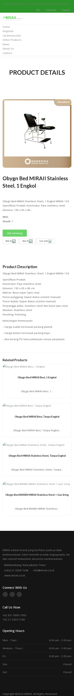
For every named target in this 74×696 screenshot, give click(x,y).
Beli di (9, 241)
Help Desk (51, 9)
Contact (7, 53)
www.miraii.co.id (14, 575)
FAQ (38, 9)
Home (6, 26)
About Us (8, 48)
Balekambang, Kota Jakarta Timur (25, 565)
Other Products (12, 39)
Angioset (8, 31)
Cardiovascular (12, 35)
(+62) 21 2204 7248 (16, 570)
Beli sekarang (14, 233)
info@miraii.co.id (43, 570)
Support (66, 9)
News (6, 44)
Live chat (43, 241)
